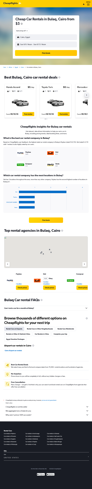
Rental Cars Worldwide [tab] (66, 329)
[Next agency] (84, 264)
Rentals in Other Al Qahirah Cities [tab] (18, 334)
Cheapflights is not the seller (16, 407)
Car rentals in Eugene (9, 439)
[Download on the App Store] (50, 474)
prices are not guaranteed (49, 400)
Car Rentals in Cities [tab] (42, 334)
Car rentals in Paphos (10, 433)
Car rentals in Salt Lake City (54, 436)
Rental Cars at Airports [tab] (14, 329)
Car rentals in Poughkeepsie (55, 439)
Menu (88, 2)
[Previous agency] (8, 264)
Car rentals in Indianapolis (32, 436)
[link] (46, 220)
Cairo (22, 67)
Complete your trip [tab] (60, 334)
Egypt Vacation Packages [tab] (15, 339)
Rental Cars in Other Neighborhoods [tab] (40, 329)
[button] (22, 24)
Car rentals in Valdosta (31, 439)
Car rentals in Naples (31, 441)
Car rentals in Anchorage (32, 433)
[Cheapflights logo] (10, 3)
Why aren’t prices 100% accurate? (18, 415)
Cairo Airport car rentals (13, 350)
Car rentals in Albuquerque (54, 444)
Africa (10, 67)
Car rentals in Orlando (53, 433)
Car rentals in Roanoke (10, 441)
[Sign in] (84, 4)
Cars (4, 67)
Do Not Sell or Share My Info (39, 469)
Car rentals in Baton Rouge (54, 441)
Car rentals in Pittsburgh (10, 444)
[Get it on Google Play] (40, 474)
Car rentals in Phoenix (10, 436)
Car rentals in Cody (30, 444)
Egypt (16, 67)
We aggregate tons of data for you (18, 411)
